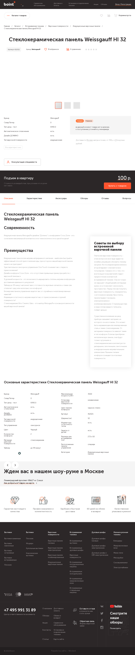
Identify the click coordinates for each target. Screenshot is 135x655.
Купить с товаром (117, 186)
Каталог (18, 26)
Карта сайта (59, 639)
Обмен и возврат (57, 617)
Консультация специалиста (24, 162)
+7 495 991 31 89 (20, 610)
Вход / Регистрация (123, 4)
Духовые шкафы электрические (98, 547)
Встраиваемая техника (34, 26)
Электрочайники (121, 567)
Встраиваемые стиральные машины (76, 590)
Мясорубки (118, 558)
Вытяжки (8, 532)
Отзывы (105, 198)
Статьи (45, 639)
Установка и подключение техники (59, 632)
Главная (7, 26)
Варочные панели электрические (55, 549)
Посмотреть (115, 628)
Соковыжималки (120, 563)
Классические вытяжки (32, 554)
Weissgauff (36, 49)
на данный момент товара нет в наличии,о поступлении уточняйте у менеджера (93, 128)
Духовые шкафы (98, 532)
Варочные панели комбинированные (56, 556)
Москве (90, 140)
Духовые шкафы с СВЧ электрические (100, 554)
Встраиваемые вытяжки (76, 542)
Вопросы (126, 198)
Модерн (29, 543)
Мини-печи (118, 553)
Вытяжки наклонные (9, 544)
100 (122, 178)
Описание (8, 198)
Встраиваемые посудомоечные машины (77, 564)
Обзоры (104, 4)
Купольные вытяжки (34, 548)
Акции (96, 4)
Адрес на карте (26, 483)
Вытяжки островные (9, 552)
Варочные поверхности (58, 26)
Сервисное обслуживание (39, 4)
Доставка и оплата (58, 4)
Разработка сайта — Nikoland (63, 651)
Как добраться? (11, 483)
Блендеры (118, 541)
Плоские (8, 565)
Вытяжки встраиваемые (10, 559)
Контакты (46, 630)
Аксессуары (61, 198)
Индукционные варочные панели (86, 26)
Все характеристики (13, 147)
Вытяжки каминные (12, 539)
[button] (67, 77)
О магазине (47, 608)
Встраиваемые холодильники (76, 572)
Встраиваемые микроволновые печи (77, 581)
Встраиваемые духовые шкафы (76, 549)
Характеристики (34, 198)
